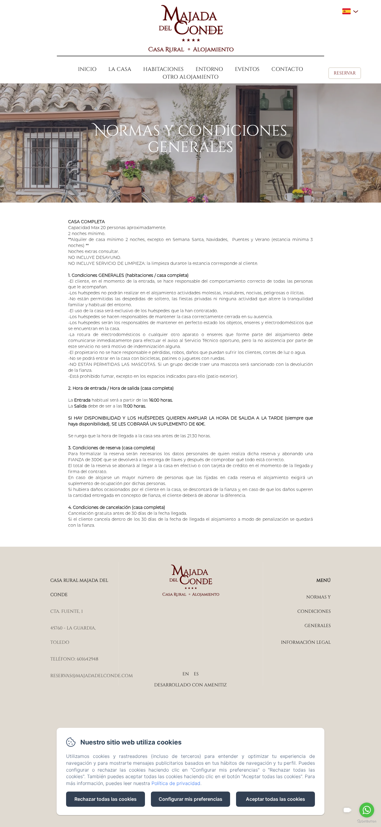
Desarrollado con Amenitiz (190, 685)
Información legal (306, 642)
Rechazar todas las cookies (105, 799)
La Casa (119, 69)
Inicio (87, 69)
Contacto (287, 69)
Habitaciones (163, 69)
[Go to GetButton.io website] (366, 821)
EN (185, 674)
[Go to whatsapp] (366, 810)
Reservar (345, 73)
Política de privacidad (176, 783)
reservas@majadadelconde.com (91, 676)
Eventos (247, 69)
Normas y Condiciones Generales (314, 611)
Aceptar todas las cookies (275, 799)
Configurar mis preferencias (190, 799)
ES (196, 674)
